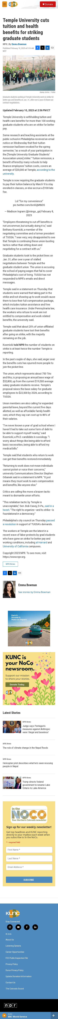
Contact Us (10, 983)
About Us (10, 940)
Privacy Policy (12, 964)
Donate (49, 4)
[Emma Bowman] (9, 589)
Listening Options (13, 946)
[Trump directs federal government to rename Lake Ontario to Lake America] (12, 783)
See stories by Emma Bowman (34, 592)
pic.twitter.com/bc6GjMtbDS (29, 204)
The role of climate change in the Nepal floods (25, 747)
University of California (15, 546)
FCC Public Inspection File (17, 958)
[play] (4, 1015)
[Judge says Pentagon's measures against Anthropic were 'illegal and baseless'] (12, 727)
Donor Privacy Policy (15, 970)
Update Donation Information (19, 976)
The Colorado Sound (15, 989)
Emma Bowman (19, 44)
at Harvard (41, 542)
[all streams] (54, 1015)
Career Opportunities (15, 952)
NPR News (10, 564)
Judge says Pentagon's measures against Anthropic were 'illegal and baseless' (36, 729)
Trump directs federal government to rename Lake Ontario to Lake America (36, 784)
